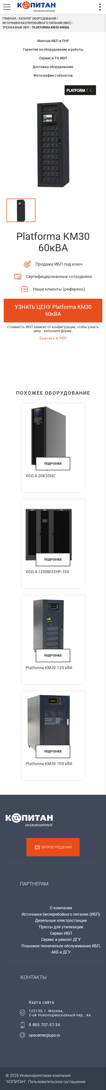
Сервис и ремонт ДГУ (61, 939)
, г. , (60, 1013)
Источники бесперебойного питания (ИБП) (61, 914)
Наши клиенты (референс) (59, 289)
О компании (61, 908)
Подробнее (53, 463)
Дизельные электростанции (61, 920)
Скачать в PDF (53, 338)
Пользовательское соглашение (56, 1081)
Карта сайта (41, 1002)
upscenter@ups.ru (44, 1035)
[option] (53, 143)
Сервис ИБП (61, 933)
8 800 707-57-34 (44, 1025)
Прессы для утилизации (61, 927)
